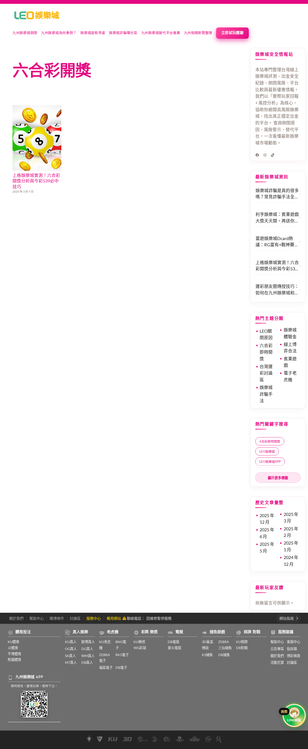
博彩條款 (293, 656)
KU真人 (71, 642)
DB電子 (121, 667)
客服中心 (293, 642)
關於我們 (16, 618)
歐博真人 (88, 642)
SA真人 (70, 656)
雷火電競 (174, 648)
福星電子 (106, 667)
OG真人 (71, 649)
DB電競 (173, 642)
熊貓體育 (14, 660)
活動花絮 (277, 662)
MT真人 (71, 662)
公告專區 (277, 649)
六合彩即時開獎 (266, 352)
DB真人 (87, 662)
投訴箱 (292, 649)
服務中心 (93, 618)
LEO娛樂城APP (270, 461)
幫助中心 (36, 618)
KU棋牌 (242, 642)
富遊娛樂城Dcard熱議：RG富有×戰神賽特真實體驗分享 (277, 242)
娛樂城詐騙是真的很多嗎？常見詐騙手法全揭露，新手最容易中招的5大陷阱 (277, 194)
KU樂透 (139, 642)
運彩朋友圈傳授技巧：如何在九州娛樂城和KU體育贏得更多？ (277, 290)
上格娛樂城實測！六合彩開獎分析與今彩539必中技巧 (36, 181)
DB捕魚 (224, 655)
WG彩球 (140, 648)
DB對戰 (242, 648)
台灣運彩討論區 (266, 373)
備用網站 (114, 618)
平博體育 (14, 654)
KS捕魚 (207, 655)
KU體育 (13, 642)
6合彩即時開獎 (269, 441)
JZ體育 (13, 648)
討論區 (75, 618)
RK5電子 (122, 655)
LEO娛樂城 (267, 451)
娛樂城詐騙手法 (266, 394)
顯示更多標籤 (278, 478)
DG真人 (87, 649)
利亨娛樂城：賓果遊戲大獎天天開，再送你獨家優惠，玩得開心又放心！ (277, 218)
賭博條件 (57, 618)
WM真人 (88, 656)
